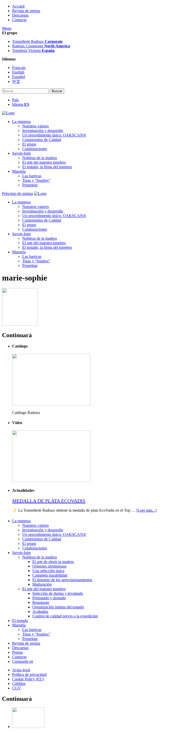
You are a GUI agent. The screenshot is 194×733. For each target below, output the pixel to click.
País (15, 100)
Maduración (42, 584)
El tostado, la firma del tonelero (47, 167)
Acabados (40, 611)
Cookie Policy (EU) (28, 679)
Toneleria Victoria (33, 50)
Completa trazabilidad (49, 575)
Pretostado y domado (49, 598)
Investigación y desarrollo (42, 130)
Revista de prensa (26, 11)
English (18, 72)
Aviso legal (21, 670)
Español (18, 77)
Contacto (19, 20)
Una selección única (48, 571)
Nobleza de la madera (39, 158)
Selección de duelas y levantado (57, 593)
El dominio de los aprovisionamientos (62, 580)
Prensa (17, 652)
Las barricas (31, 176)
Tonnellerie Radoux (37, 41)
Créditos (19, 683)
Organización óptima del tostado (58, 607)
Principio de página (17, 193)
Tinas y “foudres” (36, 180)
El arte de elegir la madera (53, 562)
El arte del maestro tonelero (44, 162)
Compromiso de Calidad (41, 139)
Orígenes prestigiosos (49, 566)
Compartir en (22, 661)
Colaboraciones (34, 149)
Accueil (18, 6)
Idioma (20, 104)
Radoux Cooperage (41, 46)
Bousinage (40, 602)
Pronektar (30, 185)
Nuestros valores (35, 126)
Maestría (19, 171)
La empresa (21, 121)
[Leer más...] (146, 510)
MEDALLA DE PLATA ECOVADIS (48, 501)
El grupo (29, 144)
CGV (16, 688)
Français (19, 67)
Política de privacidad (29, 674)
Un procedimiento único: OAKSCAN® (54, 135)
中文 (16, 81)
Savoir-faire (21, 153)
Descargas (20, 15)
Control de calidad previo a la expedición (65, 616)
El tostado (20, 620)
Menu (6, 28)
